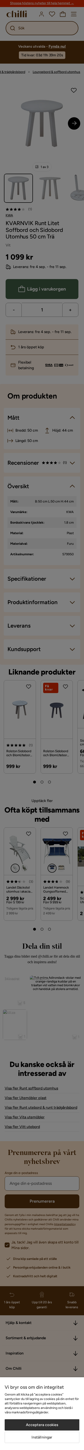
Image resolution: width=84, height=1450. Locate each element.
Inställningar (42, 1437)
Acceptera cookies (42, 1425)
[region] (42, 1413)
